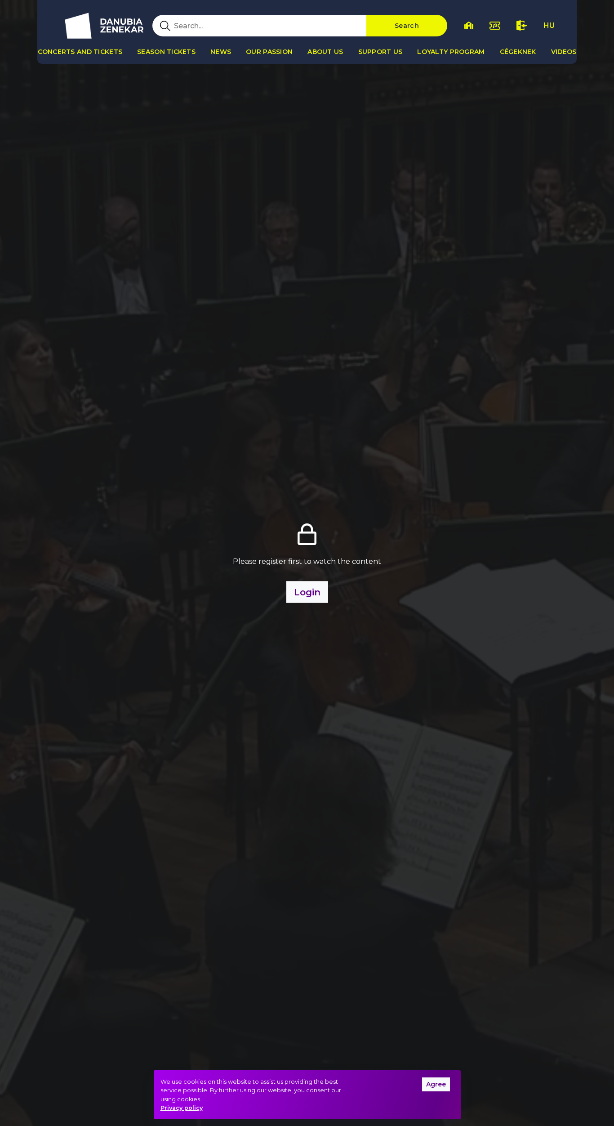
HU (549, 25)
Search (407, 26)
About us (325, 52)
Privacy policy (181, 1107)
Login (307, 592)
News (220, 52)
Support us (380, 52)
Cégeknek (518, 52)
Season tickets (166, 52)
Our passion (269, 52)
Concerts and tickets (80, 52)
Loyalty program (451, 52)
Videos (564, 52)
